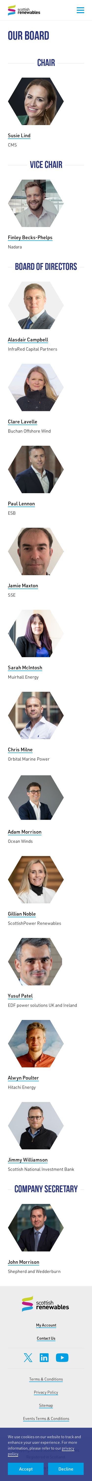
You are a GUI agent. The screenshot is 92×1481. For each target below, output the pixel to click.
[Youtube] (62, 1357)
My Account (46, 1324)
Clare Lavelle (46, 399)
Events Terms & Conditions (46, 1418)
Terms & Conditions (46, 1378)
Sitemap (46, 1405)
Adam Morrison (46, 809)
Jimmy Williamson (46, 1137)
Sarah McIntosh (46, 645)
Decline (65, 1469)
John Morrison (46, 1239)
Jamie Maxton (46, 563)
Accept (26, 1469)
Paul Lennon (46, 481)
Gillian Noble (46, 891)
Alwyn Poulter (46, 1055)
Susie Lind (46, 113)
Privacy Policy (46, 1392)
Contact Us (46, 1338)
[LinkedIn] (44, 1357)
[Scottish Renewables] (24, 10)
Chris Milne (46, 727)
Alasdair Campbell (46, 317)
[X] (28, 1357)
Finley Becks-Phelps (46, 215)
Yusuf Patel (46, 973)
